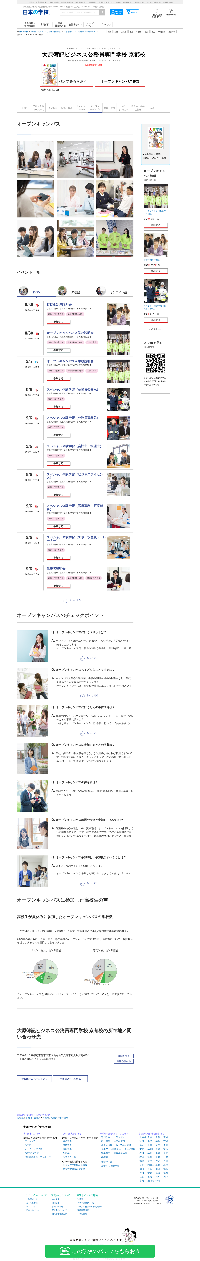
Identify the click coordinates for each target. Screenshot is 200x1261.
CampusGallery (81, 108)
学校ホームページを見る (34, 1078)
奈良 (142, 1165)
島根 (165, 1165)
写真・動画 (66, 108)
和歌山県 (63, 1118)
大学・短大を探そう (71, 1133)
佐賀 (142, 1176)
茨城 (165, 1141)
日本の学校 (23, 32)
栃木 (142, 1145)
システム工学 (69, 1157)
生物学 (66, 1153)
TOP (24, 108)
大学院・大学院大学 (111, 1149)
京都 (150, 1161)
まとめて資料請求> (153, 2)
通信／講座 (129, 1149)
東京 (142, 1149)
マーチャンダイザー (34, 1149)
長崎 (150, 1176)
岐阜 (142, 1157)
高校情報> (54, 2)
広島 (150, 1169)
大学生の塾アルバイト (87, 1203)
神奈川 (151, 1149)
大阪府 (37, 1118)
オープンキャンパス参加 (120, 81)
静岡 (150, 1157)
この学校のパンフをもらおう (106, 1251)
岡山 (142, 1169)
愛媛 (150, 1173)
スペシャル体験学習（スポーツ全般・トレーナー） (76, 538)
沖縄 (157, 1180)
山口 (157, 1169)
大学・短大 (119, 1137)
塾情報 (80, 1199)
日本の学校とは (32, 1210)
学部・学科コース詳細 (38, 108)
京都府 (29, 1118)
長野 (165, 1153)
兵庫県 (46, 1118)
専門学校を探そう (32, 1133)
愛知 (157, 1157)
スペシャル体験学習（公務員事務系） (73, 417)
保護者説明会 (56, 568)
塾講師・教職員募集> (124, 2)
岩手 (157, 1137)
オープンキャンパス (95, 108)
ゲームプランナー (33, 1141)
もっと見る (153, 329)
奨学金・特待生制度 (138, 108)
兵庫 (165, 1161)
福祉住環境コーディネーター (39, 1157)
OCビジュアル (123, 108)
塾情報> (92, 2)
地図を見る (124, 1056)
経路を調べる (124, 1061)
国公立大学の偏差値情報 (75, 1165)
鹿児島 (151, 1180)
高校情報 (105, 1141)
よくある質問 (32, 1203)
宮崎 (142, 1180)
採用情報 (55, 1203)
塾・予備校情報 (123, 1145)
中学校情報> (67, 2)
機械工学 (67, 1149)
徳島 (165, 1169)
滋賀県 (20, 1118)
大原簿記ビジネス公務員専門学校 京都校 (79, 32)
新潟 (157, 1149)
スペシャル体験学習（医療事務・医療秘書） (75, 507)
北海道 (123, 32)
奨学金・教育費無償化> (38, 2)
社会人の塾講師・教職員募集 (90, 1207)
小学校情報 (106, 1145)
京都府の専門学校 (53, 32)
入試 (152, 108)
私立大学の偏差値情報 (74, 1169)
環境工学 (67, 1145)
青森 (150, 1137)
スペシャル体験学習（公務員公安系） (73, 389)
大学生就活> (139, 2)
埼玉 (157, 1145)
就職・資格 (109, 108)
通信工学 (67, 1141)
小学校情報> (80, 2)
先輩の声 (52, 108)
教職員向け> (168, 2)
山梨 (157, 1153)
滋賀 (142, 1161)
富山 (165, 1149)
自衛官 (28, 1145)
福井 (150, 1153)
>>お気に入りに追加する (109, 60)
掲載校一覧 (106, 1162)
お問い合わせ (57, 1207)
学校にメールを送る (70, 1078)
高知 (157, 1173)
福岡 (165, 1173)
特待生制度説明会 (59, 304)
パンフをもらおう (73, 81)
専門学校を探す (37, 32)
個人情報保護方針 (59, 1214)
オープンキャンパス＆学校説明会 (70, 333)
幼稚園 (104, 1157)
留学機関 (105, 1153)
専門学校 (105, 1137)
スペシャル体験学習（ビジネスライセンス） (75, 476)
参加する (58, 321)
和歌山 (151, 1165)
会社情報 (55, 1199)
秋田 (142, 1141)
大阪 (157, 1161)
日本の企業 (82, 1214)
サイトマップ (32, 1207)
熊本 (157, 1176)
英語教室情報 (83, 1210)
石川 (142, 1153)
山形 (150, 1141)
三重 (165, 1157)
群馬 (150, 1145)
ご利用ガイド (32, 1199)
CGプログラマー (33, 1153)
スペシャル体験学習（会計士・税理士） (75, 446)
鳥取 (157, 1165)
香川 (142, 1173)
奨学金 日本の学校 (110, 1166)
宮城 (165, 1137)
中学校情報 (119, 1141)
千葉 (165, 1145)
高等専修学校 (120, 1153)
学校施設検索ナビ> (106, 2)
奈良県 (54, 1118)
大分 (165, 1176)
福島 (157, 1141)
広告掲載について (59, 1210)
